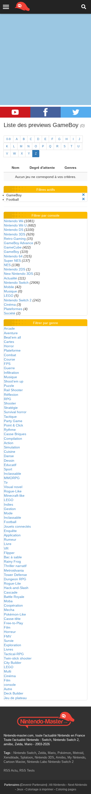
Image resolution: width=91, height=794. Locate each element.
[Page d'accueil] (45, 719)
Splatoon (26, 757)
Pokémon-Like (15, 614)
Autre (8, 689)
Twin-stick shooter (18, 658)
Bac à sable (13, 557)
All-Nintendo (57, 785)
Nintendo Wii (13, 221)
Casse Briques (15, 434)
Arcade (9, 328)
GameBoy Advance (18, 243)
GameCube (13, 247)
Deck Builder (13, 693)
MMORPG (12, 478)
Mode (8, 513)
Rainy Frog (12, 561)
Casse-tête (12, 619)
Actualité (10, 278)
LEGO (8, 296)
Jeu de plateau (15, 698)
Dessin (9, 460)
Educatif (10, 465)
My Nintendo (76, 757)
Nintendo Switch (16, 282)
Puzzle (9, 386)
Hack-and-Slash (16, 588)
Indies (8, 504)
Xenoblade (11, 757)
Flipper (9, 553)
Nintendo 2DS (14, 269)
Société (9, 313)
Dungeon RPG (15, 579)
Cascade (10, 592)
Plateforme (12, 350)
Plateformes (13, 309)
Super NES (12, 260)
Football (10, 522)
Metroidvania (14, 570)
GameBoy (11, 252)
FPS (7, 364)
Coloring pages (66, 789)
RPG (7, 399)
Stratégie (11, 408)
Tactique (10, 416)
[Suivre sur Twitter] (76, 112)
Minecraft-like (14, 495)
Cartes (9, 342)
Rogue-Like (13, 491)
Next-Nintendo (77, 785)
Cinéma (10, 304)
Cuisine (9, 452)
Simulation (12, 447)
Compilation (13, 438)
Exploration (12, 645)
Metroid (78, 753)
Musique (10, 291)
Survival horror (15, 412)
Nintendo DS (13, 230)
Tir (6, 482)
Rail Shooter (13, 390)
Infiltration (11, 373)
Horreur (10, 632)
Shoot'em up (13, 381)
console (10, 685)
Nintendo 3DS (14, 234)
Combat (10, 355)
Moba (8, 601)
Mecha (9, 610)
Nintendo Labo (37, 762)
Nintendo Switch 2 (18, 300)
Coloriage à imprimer (39, 789)
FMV (7, 636)
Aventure (11, 333)
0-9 (8, 139)
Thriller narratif (15, 566)
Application (12, 535)
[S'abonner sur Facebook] (45, 112)
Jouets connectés (17, 526)
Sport (8, 469)
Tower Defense (15, 575)
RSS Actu (10, 770)
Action (8, 443)
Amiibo (61, 757)
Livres (8, 649)
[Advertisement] (45, 47)
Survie (9, 641)
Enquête (10, 531)
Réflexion (11, 395)
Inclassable (12, 473)
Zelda (42, 753)
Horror (9, 346)
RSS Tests (27, 770)
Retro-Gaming (15, 239)
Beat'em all (12, 337)
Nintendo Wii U (15, 225)
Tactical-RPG (14, 654)
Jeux (20, 789)
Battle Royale (14, 597)
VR (6, 548)
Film (7, 627)
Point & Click (13, 425)
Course (9, 359)
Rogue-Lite (12, 583)
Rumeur (10, 539)
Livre (7, 544)
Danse (9, 456)
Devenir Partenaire (33, 785)
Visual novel (13, 487)
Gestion (10, 509)
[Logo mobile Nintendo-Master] (15, 6)
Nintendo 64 (13, 256)
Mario (52, 753)
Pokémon (64, 753)
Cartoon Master (14, 762)
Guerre (9, 368)
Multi (7, 671)
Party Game (13, 421)
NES (7, 265)
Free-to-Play (13, 623)
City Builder (12, 663)
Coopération (13, 605)
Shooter (10, 403)
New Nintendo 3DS (18, 274)
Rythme (10, 430)
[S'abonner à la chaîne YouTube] (15, 112)
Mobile (9, 287)
